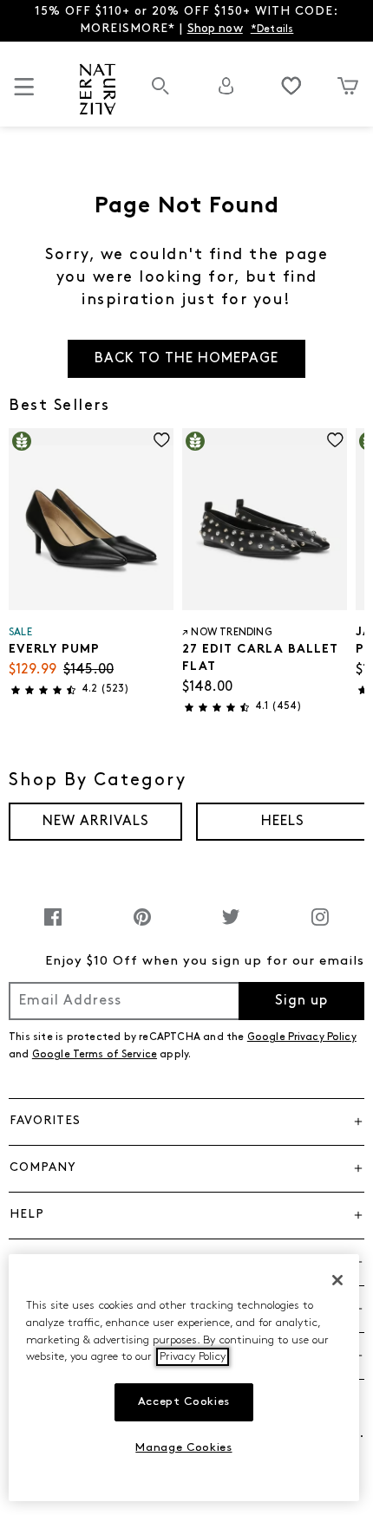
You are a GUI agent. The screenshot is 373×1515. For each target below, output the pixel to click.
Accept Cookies (184, 1402)
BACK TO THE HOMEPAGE (186, 359)
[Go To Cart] (347, 86)
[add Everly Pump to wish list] (161, 440)
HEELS (282, 822)
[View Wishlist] (291, 86)
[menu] (24, 94)
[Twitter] (231, 926)
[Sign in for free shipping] (226, 86)
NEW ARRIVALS (96, 822)
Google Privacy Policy (302, 1037)
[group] (95, 822)
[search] (160, 94)
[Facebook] (53, 926)
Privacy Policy (193, 1356)
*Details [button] (272, 29)
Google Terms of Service (94, 1055)
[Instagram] (320, 926)
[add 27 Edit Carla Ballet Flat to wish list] (335, 440)
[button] (186, 1121)
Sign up (301, 1001)
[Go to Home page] (97, 89)
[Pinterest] (142, 926)
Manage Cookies (183, 1447)
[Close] (337, 1280)
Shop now (215, 29)
